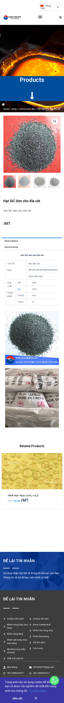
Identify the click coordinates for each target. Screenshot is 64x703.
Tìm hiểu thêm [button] (37, 690)
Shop (14, 108)
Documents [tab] (11, 246)
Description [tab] (11, 240)
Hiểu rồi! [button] (18, 698)
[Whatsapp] (54, 680)
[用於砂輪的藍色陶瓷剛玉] (32, 511)
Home (6, 108)
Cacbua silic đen (27, 108)
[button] (40, 17)
